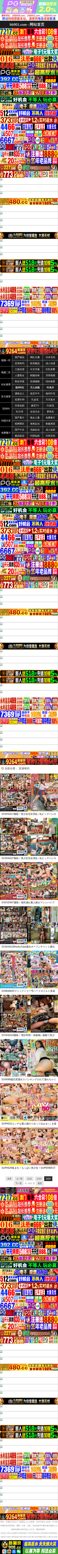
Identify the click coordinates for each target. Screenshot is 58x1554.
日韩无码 (50, 436)
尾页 (40, 1183)
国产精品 (19, 357)
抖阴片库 (6, 420)
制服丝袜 (35, 375)
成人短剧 (50, 429)
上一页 (19, 1178)
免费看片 (6, 432)
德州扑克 (50, 393)
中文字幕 (35, 369)
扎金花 (35, 399)
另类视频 (50, 375)
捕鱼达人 (19, 393)
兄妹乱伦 (35, 429)
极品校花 (19, 436)
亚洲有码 (19, 363)
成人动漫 (50, 363)
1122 (29, 1178)
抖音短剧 (19, 405)
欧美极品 (35, 363)
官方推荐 (6, 396)
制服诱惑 (50, 423)
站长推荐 (6, 384)
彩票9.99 (19, 399)
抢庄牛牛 (35, 393)
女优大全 (35, 411)
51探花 (50, 405)
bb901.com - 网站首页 (27, 24)
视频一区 (6, 360)
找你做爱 (50, 381)
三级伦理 (19, 369)
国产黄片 (19, 417)
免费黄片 (50, 417)
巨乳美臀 (50, 369)
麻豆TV (35, 405)
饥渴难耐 (35, 381)
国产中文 (19, 429)
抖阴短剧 (35, 436)
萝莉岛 (50, 411)
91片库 (19, 411)
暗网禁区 (19, 423)
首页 (9, 1178)
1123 (39, 1178)
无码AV (6, 408)
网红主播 (35, 357)
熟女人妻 (35, 417)
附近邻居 (19, 381)
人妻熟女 (19, 375)
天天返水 (50, 399)
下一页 (18, 1183)
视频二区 (6, 372)
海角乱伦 (35, 423)
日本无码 (50, 357)
